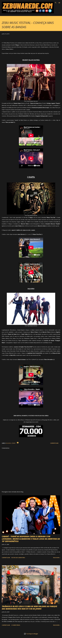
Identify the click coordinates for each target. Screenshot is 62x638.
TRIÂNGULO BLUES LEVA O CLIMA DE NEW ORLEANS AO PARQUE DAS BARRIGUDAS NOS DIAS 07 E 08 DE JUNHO (29, 607)
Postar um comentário (18, 557)
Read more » (56, 557)
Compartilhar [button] (54, 443)
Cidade (13, 443)
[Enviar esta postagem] (18, 443)
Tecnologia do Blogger (32, 633)
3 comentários (15, 625)
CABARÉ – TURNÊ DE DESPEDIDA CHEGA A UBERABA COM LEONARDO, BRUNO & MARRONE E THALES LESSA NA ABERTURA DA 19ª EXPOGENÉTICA (31, 539)
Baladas (8, 443)
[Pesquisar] (56, 3)
